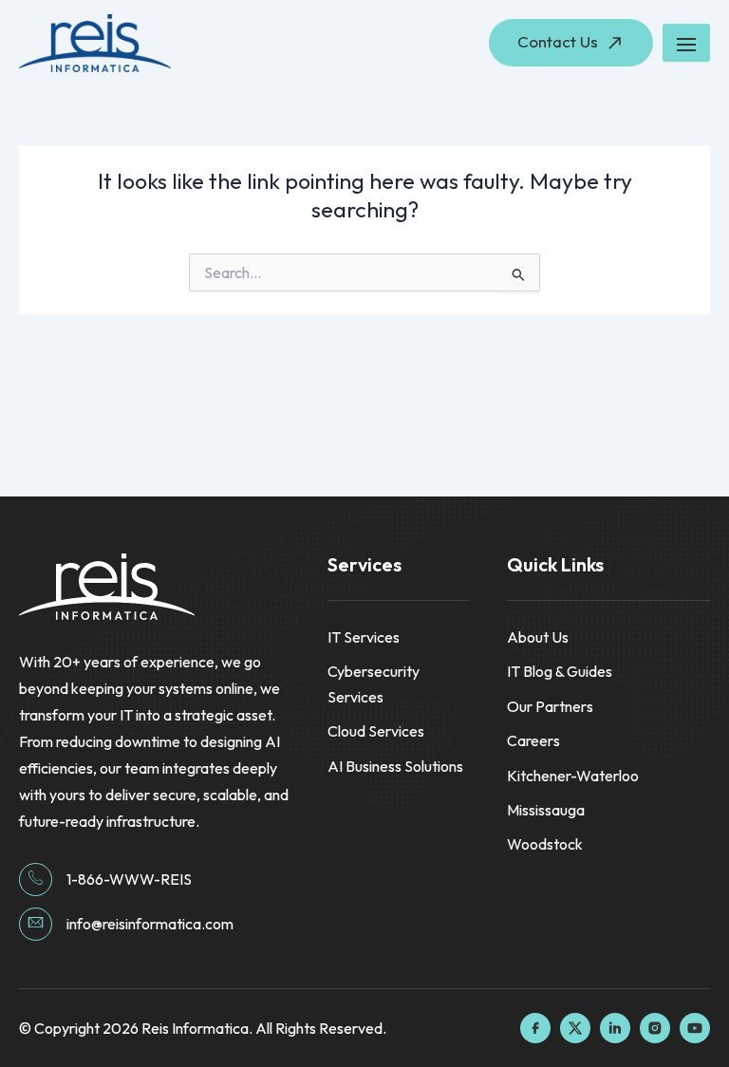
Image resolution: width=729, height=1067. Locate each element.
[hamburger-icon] (686, 43)
